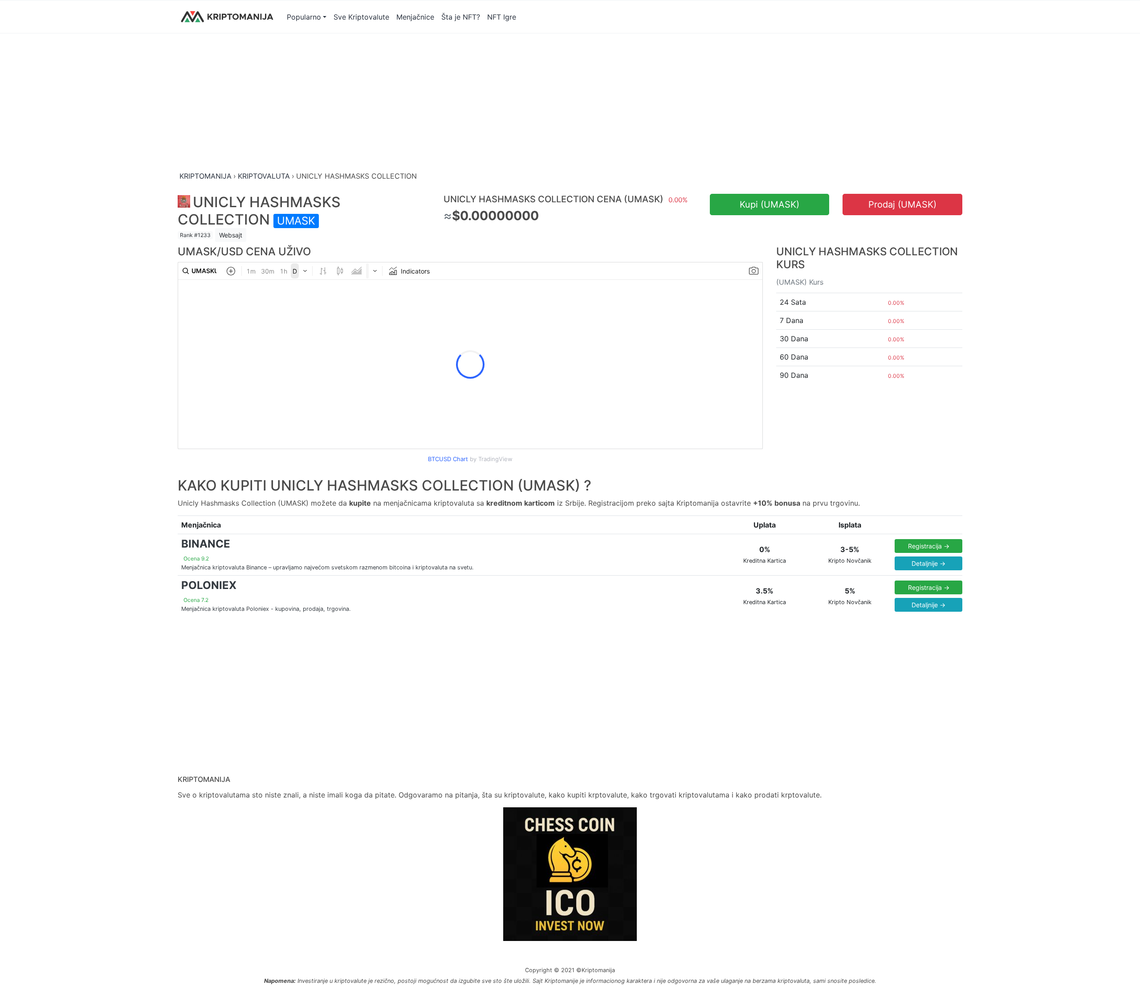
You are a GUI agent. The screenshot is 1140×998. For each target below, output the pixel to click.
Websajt (230, 235)
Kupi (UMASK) (769, 204)
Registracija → (928, 546)
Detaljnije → (928, 563)
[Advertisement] (445, 103)
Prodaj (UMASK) (902, 204)
